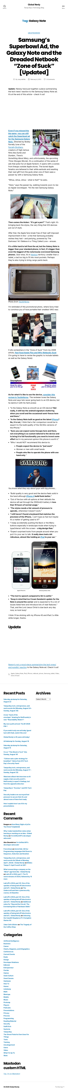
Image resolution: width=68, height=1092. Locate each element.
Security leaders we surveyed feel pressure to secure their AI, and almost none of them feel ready (16, 797)
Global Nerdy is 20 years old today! (17, 737)
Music (6, 1000)
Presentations (9, 1010)
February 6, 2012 (35, 79)
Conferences (8, 952)
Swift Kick (7, 1026)
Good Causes (9, 978)
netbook (35, 673)
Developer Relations (11, 962)
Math (5, 992)
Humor (6, 986)
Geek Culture (8, 976)
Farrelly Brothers (15, 147)
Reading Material (10, 1021)
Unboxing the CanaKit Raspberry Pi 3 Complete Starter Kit (17, 918)
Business (7, 944)
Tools (6, 1039)
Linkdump (7, 989)
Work (6, 1055)
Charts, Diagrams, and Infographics (17, 949)
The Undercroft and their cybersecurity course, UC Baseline (17, 890)
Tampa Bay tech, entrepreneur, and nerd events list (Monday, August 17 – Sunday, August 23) (17, 770)
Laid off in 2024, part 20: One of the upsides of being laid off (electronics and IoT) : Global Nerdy (17, 885)
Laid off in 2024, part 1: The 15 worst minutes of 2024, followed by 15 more (18, 876)
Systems (7, 1029)
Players (6, 1005)
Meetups (7, 994)
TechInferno (24, 302)
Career (6, 946)
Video (57, 673)
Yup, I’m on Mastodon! (12, 1074)
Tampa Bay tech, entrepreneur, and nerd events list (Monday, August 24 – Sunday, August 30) (18, 708)
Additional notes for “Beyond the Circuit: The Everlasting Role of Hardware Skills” (17, 904)
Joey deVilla (21, 79)
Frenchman (8, 849)
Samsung (47, 673)
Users (6, 1047)
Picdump (7, 1002)
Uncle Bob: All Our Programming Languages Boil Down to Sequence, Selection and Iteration (18, 851)
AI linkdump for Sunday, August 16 (16, 741)
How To (6, 984)
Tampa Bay (8, 1032)
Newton (34, 255)
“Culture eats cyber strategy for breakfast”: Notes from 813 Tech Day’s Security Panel (16, 761)
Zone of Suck (15, 675)
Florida (6, 970)
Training (7, 1042)
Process (7, 1016)
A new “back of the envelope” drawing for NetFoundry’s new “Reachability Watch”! (17, 717)
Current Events (9, 954)
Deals (6, 957)
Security (7, 1024)
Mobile (6, 997)
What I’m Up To (9, 1053)
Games (6, 973)
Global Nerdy (34, 4)
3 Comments (50, 79)
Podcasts (7, 1008)
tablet (52, 673)
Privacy (6, 1013)
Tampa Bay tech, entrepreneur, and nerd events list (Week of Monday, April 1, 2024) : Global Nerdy (17, 860)
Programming (9, 1018)
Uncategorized (34, 33)
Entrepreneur (9, 968)
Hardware (7, 981)
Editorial (7, 965)
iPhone (30, 673)
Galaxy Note (19, 673)
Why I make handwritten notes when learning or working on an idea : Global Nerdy (18, 833)
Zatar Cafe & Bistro (11, 924)
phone (41, 673)
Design (6, 960)
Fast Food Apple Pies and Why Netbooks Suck (35, 353)
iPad (25, 673)
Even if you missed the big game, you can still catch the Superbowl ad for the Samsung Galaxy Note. (19, 136)
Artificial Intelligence (11, 941)
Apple (13, 673)
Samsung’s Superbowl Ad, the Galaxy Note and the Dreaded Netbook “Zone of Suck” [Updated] (34, 56)
